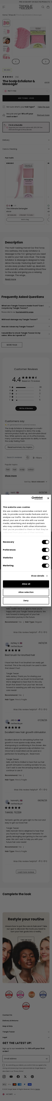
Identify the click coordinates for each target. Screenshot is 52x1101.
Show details (37, 575)
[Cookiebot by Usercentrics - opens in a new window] (32, 498)
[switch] (45, 550)
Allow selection (26, 592)
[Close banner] (48, 498)
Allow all (26, 584)
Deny (26, 600)
